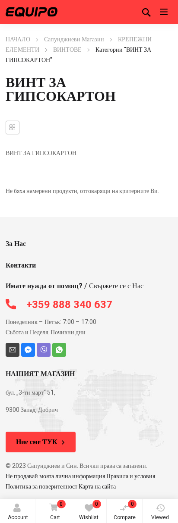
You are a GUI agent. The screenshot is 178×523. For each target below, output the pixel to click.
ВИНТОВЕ (67, 49)
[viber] (44, 350)
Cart (56, 510)
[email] (12, 350)
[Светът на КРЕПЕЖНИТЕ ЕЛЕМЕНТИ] (31, 12)
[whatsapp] (59, 350)
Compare (125, 510)
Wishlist (89, 510)
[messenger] (28, 350)
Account (18, 517)
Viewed (160, 517)
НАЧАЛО (18, 39)
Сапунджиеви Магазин (74, 39)
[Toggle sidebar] (12, 127)
